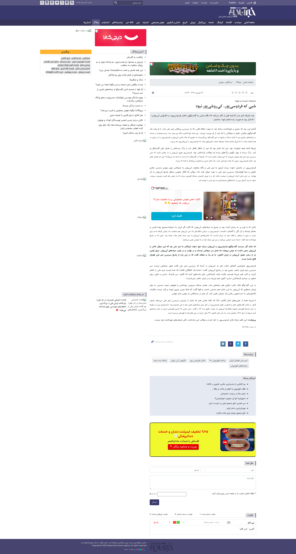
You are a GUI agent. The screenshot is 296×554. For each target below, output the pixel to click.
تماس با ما (214, 2)
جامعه (211, 22)
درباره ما (204, 2)
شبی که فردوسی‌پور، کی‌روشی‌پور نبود (226, 106)
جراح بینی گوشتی (51, 61)
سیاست (238, 22)
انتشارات (105, 22)
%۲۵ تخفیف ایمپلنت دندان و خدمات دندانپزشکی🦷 (183, 434)
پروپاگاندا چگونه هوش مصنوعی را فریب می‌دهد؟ (121, 110)
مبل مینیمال (65, 61)
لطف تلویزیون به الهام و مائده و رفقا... (229, 389)
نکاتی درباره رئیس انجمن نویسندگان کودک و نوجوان (120, 120)
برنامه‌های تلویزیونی (239, 366)
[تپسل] (151, 64)
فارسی (249, 2)
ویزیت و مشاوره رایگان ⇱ (183, 447)
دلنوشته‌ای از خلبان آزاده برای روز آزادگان (125, 75)
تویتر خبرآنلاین (57, 3)
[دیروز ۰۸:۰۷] (136, 304)
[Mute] (212, 217)
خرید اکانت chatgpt (54, 72)
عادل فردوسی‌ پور (197, 360)
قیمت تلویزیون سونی (81, 61)
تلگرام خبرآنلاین (67, 3)
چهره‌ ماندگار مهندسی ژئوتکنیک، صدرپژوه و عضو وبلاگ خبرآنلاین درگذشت (119, 99)
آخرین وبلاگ (138, 52)
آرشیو (187, 2)
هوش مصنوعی (157, 22)
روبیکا (42, 3)
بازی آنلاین (65, 58)
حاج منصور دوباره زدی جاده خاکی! (231, 413)
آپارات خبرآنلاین (52, 3)
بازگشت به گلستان (135, 57)
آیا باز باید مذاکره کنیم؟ (133, 133)
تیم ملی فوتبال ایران (238, 360)
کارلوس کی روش (178, 360)
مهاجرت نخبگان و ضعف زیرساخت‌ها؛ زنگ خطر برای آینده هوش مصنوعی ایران (121, 126)
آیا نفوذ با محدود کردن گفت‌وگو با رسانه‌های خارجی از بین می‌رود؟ (120, 91)
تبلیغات (195, 2)
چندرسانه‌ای (117, 22)
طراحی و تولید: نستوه (132, 549)
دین (138, 22)
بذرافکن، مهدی (225, 82)
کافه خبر (130, 22)
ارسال (154, 502)
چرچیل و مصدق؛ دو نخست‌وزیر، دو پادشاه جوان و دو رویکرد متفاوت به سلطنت (119, 63)
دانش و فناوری (173, 22)
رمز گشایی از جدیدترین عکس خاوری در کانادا (226, 384)
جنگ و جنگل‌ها (136, 80)
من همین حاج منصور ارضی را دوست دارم (227, 403)
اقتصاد (229, 22)
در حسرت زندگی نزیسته (132, 105)
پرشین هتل (85, 65)
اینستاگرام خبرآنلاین (62, 3)
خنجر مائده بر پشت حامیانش (233, 394)
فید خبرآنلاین (72, 3)
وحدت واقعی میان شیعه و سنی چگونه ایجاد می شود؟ (119, 84)
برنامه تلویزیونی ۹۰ (217, 360)
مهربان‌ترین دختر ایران (236, 408)
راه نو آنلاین (76, 58)
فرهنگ (220, 22)
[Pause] (207, 217)
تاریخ (185, 22)
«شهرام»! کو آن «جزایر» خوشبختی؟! (230, 398)
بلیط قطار (55, 68)
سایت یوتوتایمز (70, 72)
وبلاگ (96, 22)
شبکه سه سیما (160, 360)
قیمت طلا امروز (67, 68)
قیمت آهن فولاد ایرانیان (68, 65)
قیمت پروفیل (84, 72)
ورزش (192, 22)
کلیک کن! (176, 216)
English (232, 2)
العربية (241, 2)
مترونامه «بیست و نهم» (245, 101)
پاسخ (156, 522)
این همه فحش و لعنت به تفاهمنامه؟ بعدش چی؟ (121, 70)
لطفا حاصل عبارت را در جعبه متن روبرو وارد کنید (234, 493)
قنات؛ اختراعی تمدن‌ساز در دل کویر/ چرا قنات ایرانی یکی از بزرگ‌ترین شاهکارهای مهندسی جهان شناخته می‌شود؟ (111, 305)
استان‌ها (87, 22)
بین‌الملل (202, 22)
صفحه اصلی (249, 22)
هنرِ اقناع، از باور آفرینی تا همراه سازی (126, 115)
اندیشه (146, 22)
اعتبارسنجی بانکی (82, 68)
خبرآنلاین (237, 13)
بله (47, 3)
